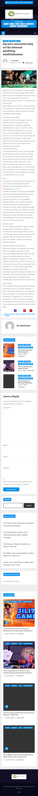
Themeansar (18, 788)
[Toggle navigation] (35, 33)
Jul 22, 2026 (22, 370)
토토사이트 (13, 26)
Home (19, 792)
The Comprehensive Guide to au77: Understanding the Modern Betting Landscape (15, 534)
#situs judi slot (29, 63)
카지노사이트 (30, 24)
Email (5, 456)
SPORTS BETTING (28, 347)
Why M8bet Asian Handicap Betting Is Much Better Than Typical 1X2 (18, 756)
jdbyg (17, 24)
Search (7, 500)
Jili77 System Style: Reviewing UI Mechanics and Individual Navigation (18, 630)
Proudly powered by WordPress (12, 786)
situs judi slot (15, 189)
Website (6, 468)
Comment (7, 408)
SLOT (18, 41)
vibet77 (12, 24)
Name (5, 445)
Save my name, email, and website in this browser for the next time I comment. (17, 483)
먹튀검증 (22, 24)
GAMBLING (12, 41)
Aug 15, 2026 (22, 354)
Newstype (30, 786)
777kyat (6, 24)
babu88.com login (22, 26)
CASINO (5, 41)
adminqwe (15, 60)
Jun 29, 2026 (22, 384)
